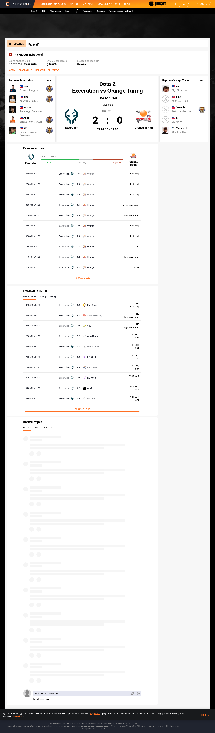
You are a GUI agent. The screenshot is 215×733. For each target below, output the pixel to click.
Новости (40, 70)
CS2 (43, 11)
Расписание (25, 70)
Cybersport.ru (86, 728)
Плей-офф (107, 104)
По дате (27, 428)
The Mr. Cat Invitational (28, 54)
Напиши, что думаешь (46, 693)
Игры (126, 4)
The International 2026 (51, 4)
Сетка (12, 70)
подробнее (95, 713)
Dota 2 (34, 11)
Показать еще (82, 278)
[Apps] (176, 4)
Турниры (87, 4)
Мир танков (55, 11)
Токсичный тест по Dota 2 (121, 11)
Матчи (74, 4)
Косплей (101, 11)
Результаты (54, 70)
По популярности (44, 428)
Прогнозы (87, 11)
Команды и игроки (108, 4)
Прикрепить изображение (132, 693)
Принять (204, 715)
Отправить (138, 693)
